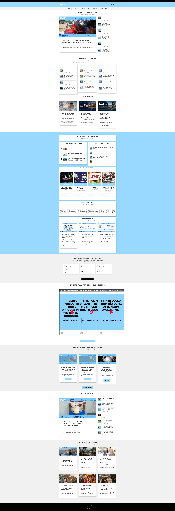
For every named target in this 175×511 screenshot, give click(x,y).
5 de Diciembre (80, 62)
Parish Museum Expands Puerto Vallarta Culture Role (88, 87)
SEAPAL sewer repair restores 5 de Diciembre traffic (89, 81)
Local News (70, 8)
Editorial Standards (86, 505)
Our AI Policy (95, 505)
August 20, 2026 (105, 33)
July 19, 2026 (86, 83)
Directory (95, 8)
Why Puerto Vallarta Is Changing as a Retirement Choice (68, 460)
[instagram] (89, 508)
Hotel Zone (90, 62)
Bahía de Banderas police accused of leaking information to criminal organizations (108, 415)
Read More (68, 379)
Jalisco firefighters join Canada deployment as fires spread (108, 421)
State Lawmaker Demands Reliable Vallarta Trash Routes (106, 18)
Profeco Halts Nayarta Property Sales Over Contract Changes (73, 424)
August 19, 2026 (67, 72)
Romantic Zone (75, 62)
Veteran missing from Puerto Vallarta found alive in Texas (106, 43)
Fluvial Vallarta (99, 62)
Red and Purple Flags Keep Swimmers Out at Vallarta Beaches (108, 81)
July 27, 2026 (107, 366)
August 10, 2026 (105, 423)
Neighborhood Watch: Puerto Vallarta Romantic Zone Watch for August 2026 (106, 116)
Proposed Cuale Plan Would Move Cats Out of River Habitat (89, 76)
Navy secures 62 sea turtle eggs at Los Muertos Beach (69, 82)
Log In (106, 8)
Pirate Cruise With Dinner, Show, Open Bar (66, 188)
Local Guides (89, 8)
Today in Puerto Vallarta (87, 136)
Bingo (94, 187)
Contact (105, 505)
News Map (75, 8)
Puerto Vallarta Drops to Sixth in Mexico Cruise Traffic (106, 30)
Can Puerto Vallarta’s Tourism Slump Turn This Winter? (106, 37)
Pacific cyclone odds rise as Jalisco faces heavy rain (68, 369)
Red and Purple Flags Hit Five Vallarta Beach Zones (108, 76)
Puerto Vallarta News (87, 12)
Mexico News (101, 8)
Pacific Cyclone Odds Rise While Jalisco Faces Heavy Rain (87, 369)
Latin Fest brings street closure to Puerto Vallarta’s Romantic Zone (69, 88)
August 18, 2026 (67, 84)
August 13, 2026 (105, 417)
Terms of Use (71, 505)
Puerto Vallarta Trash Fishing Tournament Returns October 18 (106, 50)
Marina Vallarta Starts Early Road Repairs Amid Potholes (108, 88)
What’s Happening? (82, 8)
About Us (101, 505)
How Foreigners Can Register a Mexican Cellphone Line (67, 115)
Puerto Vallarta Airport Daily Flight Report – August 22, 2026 (68, 236)
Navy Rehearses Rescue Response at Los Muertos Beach (68, 76)
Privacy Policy (78, 505)
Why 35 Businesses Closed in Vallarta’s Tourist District (69, 70)
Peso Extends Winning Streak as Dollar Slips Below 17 (87, 236)
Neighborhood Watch (87, 58)
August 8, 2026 (106, 84)
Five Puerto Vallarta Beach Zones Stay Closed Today (108, 70)
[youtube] (87, 508)
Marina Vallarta (95, 62)
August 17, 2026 (105, 400)
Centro (84, 62)
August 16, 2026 (87, 366)
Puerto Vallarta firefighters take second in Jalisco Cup (106, 24)
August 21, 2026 (105, 20)
